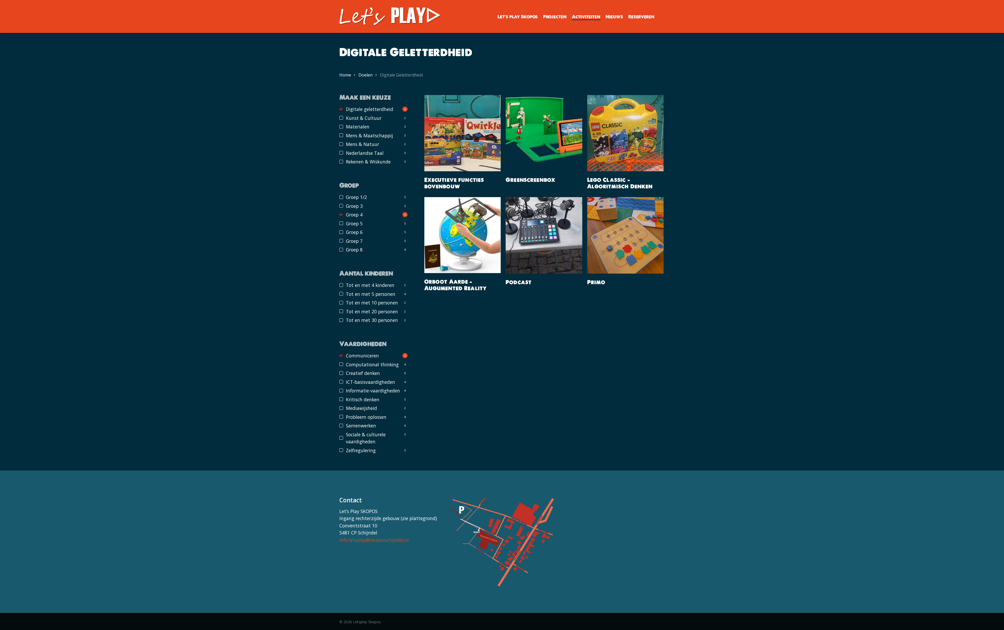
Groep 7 (354, 241)
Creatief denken (363, 373)
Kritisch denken (362, 399)
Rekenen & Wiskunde (368, 161)
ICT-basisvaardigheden (370, 382)
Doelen (365, 75)
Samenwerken (361, 425)
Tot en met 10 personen (372, 302)
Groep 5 (354, 223)
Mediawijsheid (361, 408)
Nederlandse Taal (365, 153)
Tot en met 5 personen (370, 294)
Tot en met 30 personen (372, 320)
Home (345, 75)
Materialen (357, 126)
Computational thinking (372, 364)
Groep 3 (354, 206)
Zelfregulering (361, 450)
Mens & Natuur (362, 144)
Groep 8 (354, 249)
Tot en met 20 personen (372, 311)
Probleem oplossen (366, 417)
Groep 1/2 (356, 197)
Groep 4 (354, 214)
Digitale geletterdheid (369, 109)
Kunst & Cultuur (363, 118)
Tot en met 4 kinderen (370, 285)
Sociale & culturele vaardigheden (366, 438)
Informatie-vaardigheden (373, 390)
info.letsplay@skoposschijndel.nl (374, 540)
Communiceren (362, 355)
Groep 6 (354, 232)
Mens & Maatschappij (369, 135)
